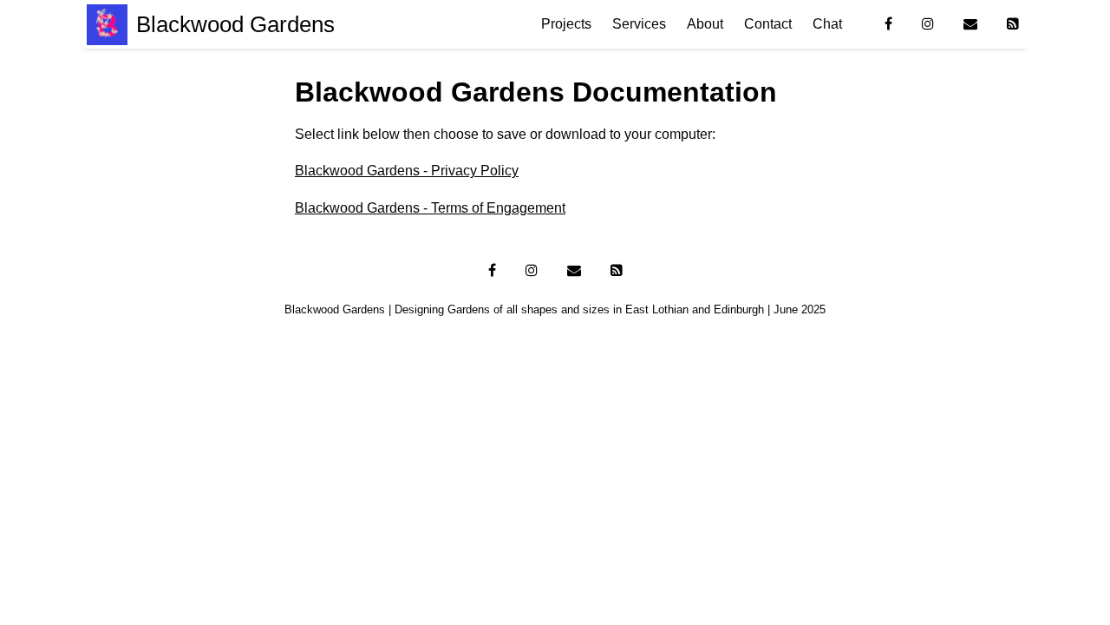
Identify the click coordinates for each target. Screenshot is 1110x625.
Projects (566, 23)
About (705, 23)
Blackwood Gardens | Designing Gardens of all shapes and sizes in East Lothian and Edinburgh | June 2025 (555, 309)
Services (639, 23)
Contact (768, 23)
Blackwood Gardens (235, 24)
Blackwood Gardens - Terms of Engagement (430, 208)
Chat (827, 23)
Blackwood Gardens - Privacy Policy (407, 170)
